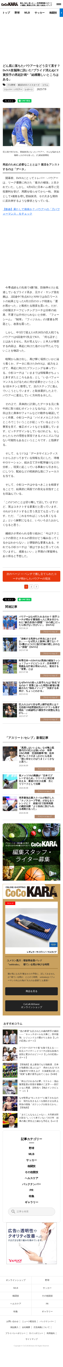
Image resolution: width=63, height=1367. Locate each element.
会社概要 (26, 1327)
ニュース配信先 (29, 1321)
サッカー (40, 12)
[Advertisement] (33, 38)
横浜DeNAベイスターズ (28, 85)
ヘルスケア (31, 1178)
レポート (29, 89)
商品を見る (31, 991)
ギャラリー (31, 1202)
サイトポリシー (36, 1333)
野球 (17, 12)
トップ (6, 12)
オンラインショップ (16, 1280)
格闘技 (53, 12)
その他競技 (31, 1172)
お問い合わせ (12, 1321)
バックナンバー (31, 1184)
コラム (45, 85)
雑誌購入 (14, 1327)
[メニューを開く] (59, 4)
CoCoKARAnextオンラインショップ (31, 1005)
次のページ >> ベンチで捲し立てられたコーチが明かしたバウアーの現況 (32, 576)
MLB (27, 12)
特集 (31, 1196)
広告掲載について (42, 1327)
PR (31, 1190)
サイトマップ (32, 1339)
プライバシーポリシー (15, 1333)
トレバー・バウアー (13, 89)
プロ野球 (11, 85)
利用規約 (51, 1333)
